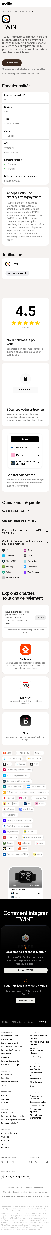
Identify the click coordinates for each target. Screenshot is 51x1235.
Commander (6, 1039)
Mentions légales (24, 1196)
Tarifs (4, 1144)
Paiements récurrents (10, 1050)
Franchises (6, 1078)
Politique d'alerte (8, 1196)
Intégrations (35, 1078)
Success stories (37, 1105)
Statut (32, 1086)
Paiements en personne (12, 1046)
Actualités (5, 1140)
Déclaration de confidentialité (15, 1192)
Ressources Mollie (38, 1102)
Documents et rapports (36, 1110)
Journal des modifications (36, 1067)
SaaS (3, 1085)
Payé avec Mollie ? (9, 1123)
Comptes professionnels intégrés (37, 1050)
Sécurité (5, 1147)
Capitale (5, 1057)
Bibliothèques (36, 1082)
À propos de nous (9, 1133)
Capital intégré (36, 1056)
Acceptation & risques (11, 1064)
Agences (5, 1099)
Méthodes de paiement (13, 11)
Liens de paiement (9, 1043)
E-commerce (6, 1074)
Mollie (5, 1022)
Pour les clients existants (12, 1116)
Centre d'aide (7, 1112)
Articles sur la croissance (36, 1097)
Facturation (6, 1053)
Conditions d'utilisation (34, 1188)
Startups (5, 1102)
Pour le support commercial (13, 1119)
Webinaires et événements (36, 1116)
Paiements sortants (10, 1061)
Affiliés (4, 1095)
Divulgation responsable (38, 1192)
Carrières (5, 1137)
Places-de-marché (9, 1082)
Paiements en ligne (9, 1035)
